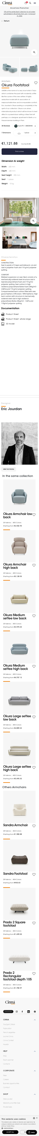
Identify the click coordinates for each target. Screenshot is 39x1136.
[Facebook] (23, 1011)
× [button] (37, 1118)
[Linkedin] (29, 1011)
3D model (10, 324)
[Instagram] (17, 1011)
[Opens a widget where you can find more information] (31, 1132)
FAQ (4, 1056)
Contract (6, 1087)
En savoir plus (19, 1126)
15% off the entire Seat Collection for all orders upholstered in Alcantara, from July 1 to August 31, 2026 (19, 14)
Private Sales (7, 1107)
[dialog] (19, 1126)
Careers (6, 1079)
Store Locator (7, 1099)
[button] (20, 1128)
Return (7, 21)
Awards (6, 1044)
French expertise (9, 1032)
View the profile (8, 469)
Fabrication (7, 1028)
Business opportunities (11, 1083)
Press (5, 1075)
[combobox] (34, 1118)
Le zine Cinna (8, 1036)
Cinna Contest (8, 1040)
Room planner (8, 1060)
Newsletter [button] (8, 1011)
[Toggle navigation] (35, 3)
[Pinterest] (35, 1011)
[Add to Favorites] (35, 82)
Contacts (6, 1064)
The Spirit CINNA (9, 1024)
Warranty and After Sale (11, 1103)
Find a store (19, 151)
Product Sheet (12, 314)
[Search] (30, 3)
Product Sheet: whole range (18, 319)
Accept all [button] (10, 1132)
